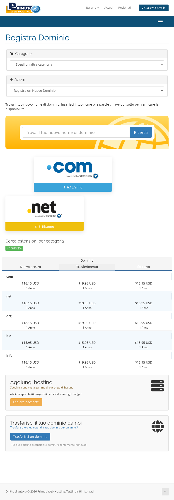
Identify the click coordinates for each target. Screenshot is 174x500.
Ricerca (141, 132)
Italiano (91, 8)
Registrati (124, 8)
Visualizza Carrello (154, 8)
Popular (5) (14, 248)
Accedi (108, 8)
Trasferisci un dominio (30, 436)
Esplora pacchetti (26, 402)
